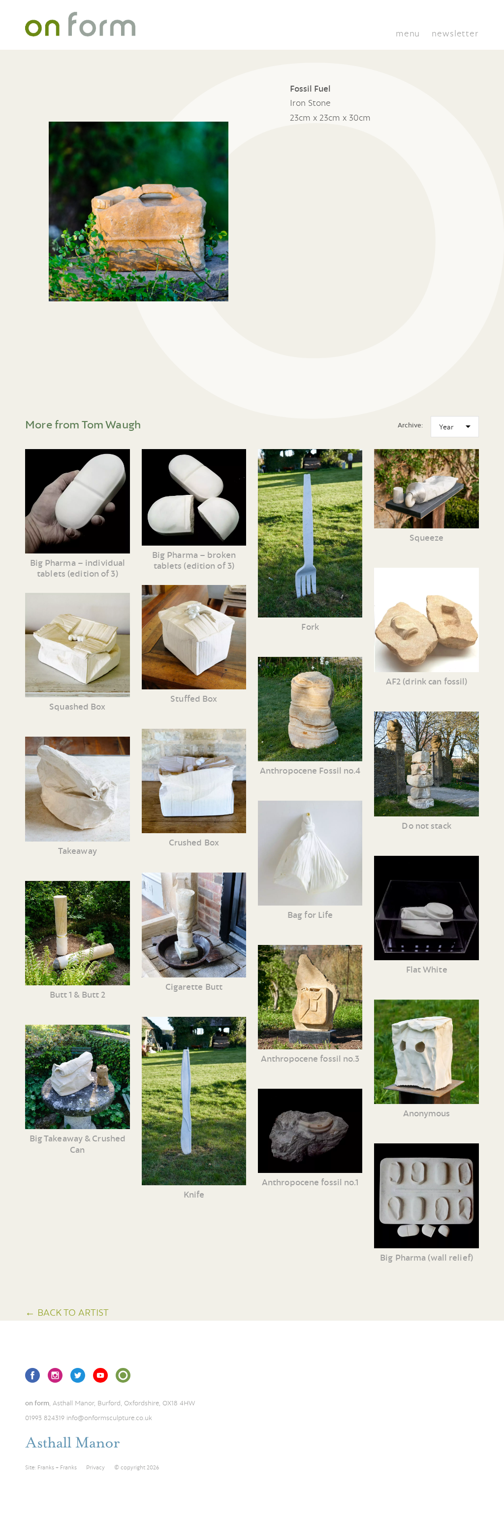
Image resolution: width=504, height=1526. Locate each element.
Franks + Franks (57, 1467)
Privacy (95, 1467)
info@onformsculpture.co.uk (109, 1418)
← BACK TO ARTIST (67, 1312)
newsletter (455, 33)
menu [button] (408, 33)
